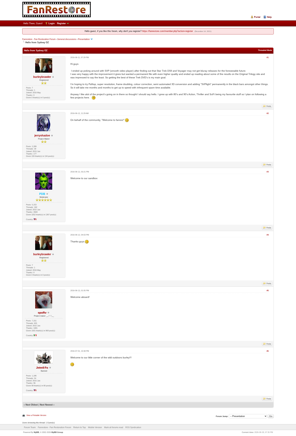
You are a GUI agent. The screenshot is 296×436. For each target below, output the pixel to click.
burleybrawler (42, 76)
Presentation (84, 39)
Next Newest (46, 404)
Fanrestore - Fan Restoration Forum (39, 39)
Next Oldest (32, 404)
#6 (268, 351)
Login (51, 23)
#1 (268, 57)
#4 (268, 235)
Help (269, 17)
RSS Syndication (133, 427)
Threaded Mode (265, 50)
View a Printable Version (36, 415)
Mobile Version (95, 427)
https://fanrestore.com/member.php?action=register (167, 31)
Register (61, 23)
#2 (268, 113)
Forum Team (30, 427)
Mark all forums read (113, 427)
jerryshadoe (42, 135)
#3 (268, 172)
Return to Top (79, 427)
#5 (268, 290)
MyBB (36, 432)
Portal (257, 17)
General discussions (66, 39)
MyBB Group (57, 432)
